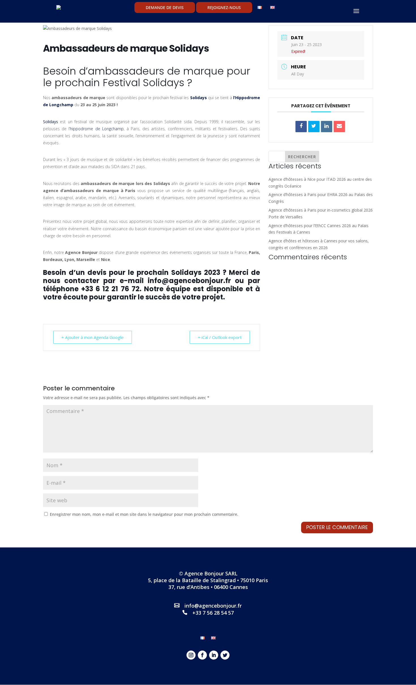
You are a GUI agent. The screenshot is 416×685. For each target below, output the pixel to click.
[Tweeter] (313, 126)
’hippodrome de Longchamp (96, 128)
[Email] (339, 126)
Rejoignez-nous (224, 7)
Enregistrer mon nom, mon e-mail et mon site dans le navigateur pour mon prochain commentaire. (144, 514)
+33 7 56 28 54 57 (213, 612)
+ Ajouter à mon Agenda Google (92, 337)
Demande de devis (165, 7)
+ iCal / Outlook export (220, 337)
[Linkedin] (326, 126)
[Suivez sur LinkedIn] (213, 655)
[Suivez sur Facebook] (202, 655)
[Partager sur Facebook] (301, 126)
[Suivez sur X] (225, 655)
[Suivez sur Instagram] (191, 655)
